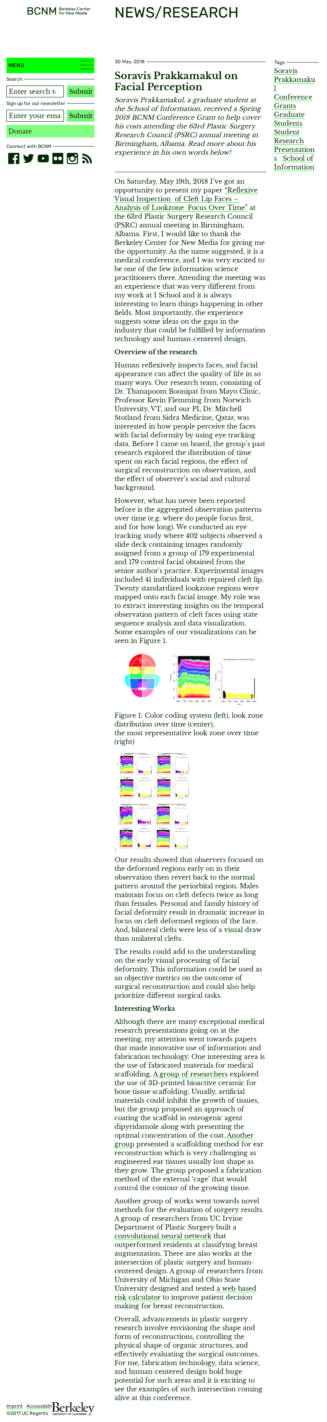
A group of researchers (190, 1074)
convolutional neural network (162, 1236)
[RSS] (87, 158)
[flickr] (58, 158)
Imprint (14, 1406)
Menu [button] (16, 65)
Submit (81, 91)
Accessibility (40, 1406)
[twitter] (28, 158)
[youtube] (43, 158)
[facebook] (13, 158)
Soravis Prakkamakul (294, 79)
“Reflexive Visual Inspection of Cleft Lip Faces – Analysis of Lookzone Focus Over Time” (186, 199)
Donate (20, 131)
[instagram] (72, 158)
